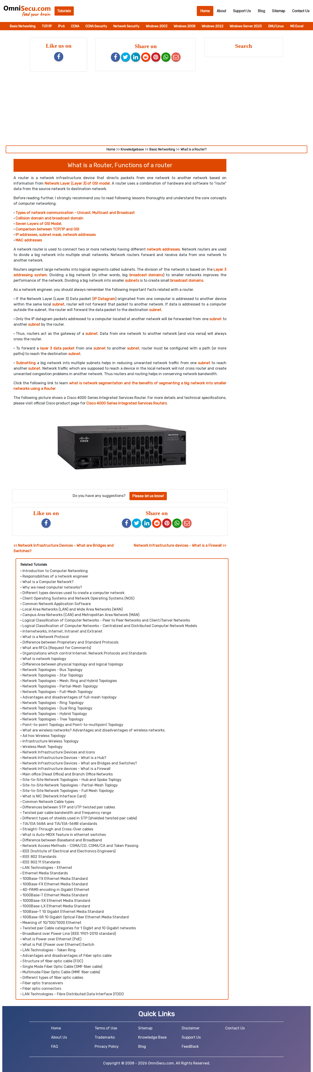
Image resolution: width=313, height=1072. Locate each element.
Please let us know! (148, 496)
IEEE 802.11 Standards (41, 862)
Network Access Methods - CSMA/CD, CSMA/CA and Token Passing (80, 845)
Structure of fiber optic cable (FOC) (52, 961)
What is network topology (44, 659)
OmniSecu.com (161, 1063)
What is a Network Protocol (45, 637)
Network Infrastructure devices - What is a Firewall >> (180, 545)
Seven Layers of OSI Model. (39, 223)
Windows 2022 (213, 26)
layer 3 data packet (57, 348)
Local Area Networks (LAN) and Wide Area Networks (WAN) (72, 609)
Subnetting (26, 363)
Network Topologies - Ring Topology (53, 703)
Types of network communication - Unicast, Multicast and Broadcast (75, 212)
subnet (58, 304)
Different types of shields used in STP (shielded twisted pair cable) (79, 818)
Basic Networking (23, 26)
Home (206, 10)
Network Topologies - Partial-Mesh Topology (60, 686)
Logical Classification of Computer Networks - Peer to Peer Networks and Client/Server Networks (106, 620)
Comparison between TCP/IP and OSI (47, 229)
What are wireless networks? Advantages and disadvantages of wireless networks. (93, 730)
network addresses (163, 249)
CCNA (75, 26)
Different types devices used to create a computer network (73, 593)
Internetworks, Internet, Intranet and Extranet (62, 631)
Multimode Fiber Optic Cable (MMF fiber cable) (61, 972)
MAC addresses (29, 240)
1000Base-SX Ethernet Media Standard (56, 900)
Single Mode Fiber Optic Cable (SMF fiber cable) (62, 966)
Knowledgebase (132, 149)
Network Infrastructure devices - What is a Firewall (66, 768)
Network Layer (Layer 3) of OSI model (77, 183)
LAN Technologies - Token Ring (49, 950)
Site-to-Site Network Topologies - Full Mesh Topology (68, 790)
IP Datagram (104, 299)
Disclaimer (191, 1028)
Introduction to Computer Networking (55, 571)
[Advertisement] (156, 111)
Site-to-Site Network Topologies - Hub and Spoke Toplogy (71, 779)
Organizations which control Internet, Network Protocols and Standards (84, 653)
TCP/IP (47, 26)
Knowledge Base (152, 1037)
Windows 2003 (157, 26)
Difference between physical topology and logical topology (72, 664)
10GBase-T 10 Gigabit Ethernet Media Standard (63, 911)
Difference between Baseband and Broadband (62, 840)
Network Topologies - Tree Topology (52, 719)
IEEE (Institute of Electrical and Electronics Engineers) (68, 851)
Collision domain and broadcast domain (49, 218)
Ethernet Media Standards (45, 873)
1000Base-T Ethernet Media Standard (55, 895)
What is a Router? (194, 149)
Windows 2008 (185, 26)
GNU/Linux (276, 26)
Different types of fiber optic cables (52, 977)
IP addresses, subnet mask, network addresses (56, 234)
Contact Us (235, 1028)
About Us (59, 1037)
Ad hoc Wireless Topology (44, 736)
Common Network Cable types (48, 801)
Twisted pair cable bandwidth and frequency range (66, 812)
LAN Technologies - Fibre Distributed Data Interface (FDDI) (73, 994)
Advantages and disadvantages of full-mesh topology (69, 697)
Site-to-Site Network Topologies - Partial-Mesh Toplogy (70, 785)
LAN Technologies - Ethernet (47, 867)
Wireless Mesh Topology (42, 747)
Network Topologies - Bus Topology (52, 670)
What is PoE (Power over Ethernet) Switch (58, 944)
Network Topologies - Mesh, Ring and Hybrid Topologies (69, 681)
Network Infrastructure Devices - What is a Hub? (64, 758)
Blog (261, 11)
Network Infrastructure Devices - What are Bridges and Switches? (79, 763)
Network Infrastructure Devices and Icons (58, 752)
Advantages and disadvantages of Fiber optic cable (67, 955)
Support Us (242, 11)
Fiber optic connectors (41, 988)
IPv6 (62, 26)
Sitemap (278, 11)
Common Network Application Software (56, 604)
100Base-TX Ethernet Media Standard (55, 878)
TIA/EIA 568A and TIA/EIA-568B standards (59, 823)
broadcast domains (146, 275)
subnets (132, 280)
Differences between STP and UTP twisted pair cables (68, 807)
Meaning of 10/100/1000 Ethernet (51, 922)
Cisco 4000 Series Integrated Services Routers (126, 403)
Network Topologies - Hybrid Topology (54, 714)
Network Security (126, 26)
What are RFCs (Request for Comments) (56, 648)
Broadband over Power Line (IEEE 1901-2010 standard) (69, 933)
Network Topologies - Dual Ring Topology (57, 708)
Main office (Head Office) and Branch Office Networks (67, 774)
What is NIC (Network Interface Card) (54, 796)
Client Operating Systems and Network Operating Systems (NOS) (78, 598)
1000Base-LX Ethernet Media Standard (56, 906)
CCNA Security (96, 26)
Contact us (301, 11)
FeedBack (190, 1046)
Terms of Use (106, 1028)
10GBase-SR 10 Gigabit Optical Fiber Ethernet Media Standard (75, 917)
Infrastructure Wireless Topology (50, 741)
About (221, 11)
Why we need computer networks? (52, 587)
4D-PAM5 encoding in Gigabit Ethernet (55, 889)
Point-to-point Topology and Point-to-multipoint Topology (72, 725)
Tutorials (64, 11)
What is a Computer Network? (48, 582)
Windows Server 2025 (246, 26)
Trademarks (105, 1037)
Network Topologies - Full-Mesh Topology (57, 692)
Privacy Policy (107, 1046)
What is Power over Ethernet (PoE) (51, 939)
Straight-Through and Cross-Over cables (57, 829)
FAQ (54, 1046)
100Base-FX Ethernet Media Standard (55, 884)
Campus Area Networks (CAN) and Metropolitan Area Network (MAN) (80, 615)
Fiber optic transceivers (42, 983)
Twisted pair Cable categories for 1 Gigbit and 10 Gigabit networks (79, 928)
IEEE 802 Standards (39, 856)
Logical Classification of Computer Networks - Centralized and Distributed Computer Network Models (109, 626)
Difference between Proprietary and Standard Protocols (70, 642)
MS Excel (296, 26)
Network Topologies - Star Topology (52, 675)
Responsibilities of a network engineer (55, 576)
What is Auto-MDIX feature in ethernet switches (64, 834)
